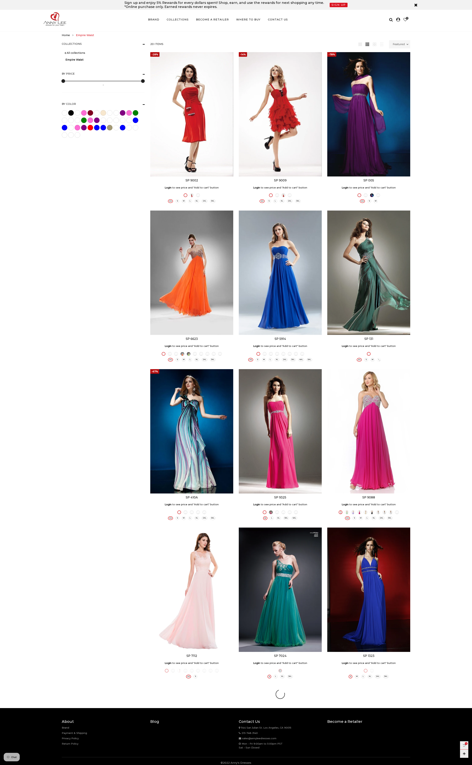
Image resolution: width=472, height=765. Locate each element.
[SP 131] (368, 273)
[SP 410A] (191, 431)
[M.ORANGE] (185, 512)
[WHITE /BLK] (391, 512)
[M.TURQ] (204, 512)
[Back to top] (464, 754)
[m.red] (122, 120)
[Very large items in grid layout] (374, 44)
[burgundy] (90, 113)
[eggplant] (122, 113)
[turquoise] (122, 127)
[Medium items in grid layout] (360, 44)
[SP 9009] (280, 114)
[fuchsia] (129, 113)
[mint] (135, 120)
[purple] (84, 127)
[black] (71, 113)
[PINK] (340, 512)
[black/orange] (77, 113)
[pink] (77, 127)
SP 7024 (280, 656)
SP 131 (368, 339)
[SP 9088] (368, 431)
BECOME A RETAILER (212, 19)
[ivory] (71, 120)
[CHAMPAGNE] (277, 354)
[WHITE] (372, 671)
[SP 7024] (280, 590)
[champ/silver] (97, 113)
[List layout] (382, 44)
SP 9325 (280, 497)
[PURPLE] (372, 195)
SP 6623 (192, 339)
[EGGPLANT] (365, 671)
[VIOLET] (302, 354)
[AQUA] (258, 354)
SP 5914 (280, 339)
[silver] (109, 127)
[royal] (103, 127)
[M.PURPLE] (192, 512)
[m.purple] (116, 120)
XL (197, 201)
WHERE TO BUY (248, 19)
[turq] (116, 127)
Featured (399, 44)
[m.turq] (129, 120)
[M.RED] (198, 512)
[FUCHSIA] (271, 195)
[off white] (71, 127)
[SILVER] (296, 354)
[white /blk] (64, 135)
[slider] (63, 81)
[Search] (392, 20)
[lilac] (97, 120)
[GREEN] (289, 512)
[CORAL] (170, 354)
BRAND (153, 19)
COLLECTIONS (178, 19)
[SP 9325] (280, 431)
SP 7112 (191, 656)
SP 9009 (280, 180)
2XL (204, 201)
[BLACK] (198, 195)
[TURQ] (220, 354)
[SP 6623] (191, 273)
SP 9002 (191, 180)
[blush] (84, 113)
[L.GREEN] (188, 354)
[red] (90, 127)
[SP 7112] (191, 590)
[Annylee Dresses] (55, 19)
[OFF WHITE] (204, 671)
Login (168, 187)
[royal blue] (97, 127)
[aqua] (64, 113)
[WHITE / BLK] (378, 512)
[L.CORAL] (182, 354)
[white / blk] (135, 127)
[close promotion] (416, 5)
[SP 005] (368, 114)
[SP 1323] (368, 590)
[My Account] (398, 20)
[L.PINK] (195, 354)
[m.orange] (109, 120)
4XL (301, 359)
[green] (135, 113)
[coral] (109, 113)
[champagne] (103, 113)
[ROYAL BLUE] (185, 195)
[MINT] (201, 354)
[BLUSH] (271, 354)
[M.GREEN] (179, 512)
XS (170, 201)
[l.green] (84, 120)
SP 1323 (368, 656)
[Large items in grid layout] (367, 44)
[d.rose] (116, 113)
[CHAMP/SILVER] (365, 512)
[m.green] (103, 120)
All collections (76, 53)
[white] (71, 135)
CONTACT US (278, 19)
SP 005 (368, 180)
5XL (309, 359)
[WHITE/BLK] (384, 512)
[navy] (64, 127)
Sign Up (339, 4)
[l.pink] (90, 120)
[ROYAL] (214, 354)
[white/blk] (77, 135)
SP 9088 (368, 497)
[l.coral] (77, 120)
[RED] (192, 195)
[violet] (129, 127)
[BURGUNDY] (185, 671)
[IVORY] (277, 195)
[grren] (64, 120)
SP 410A (192, 497)
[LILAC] (353, 512)
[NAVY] (198, 671)
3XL (212, 201)
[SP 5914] (280, 273)
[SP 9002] (191, 114)
